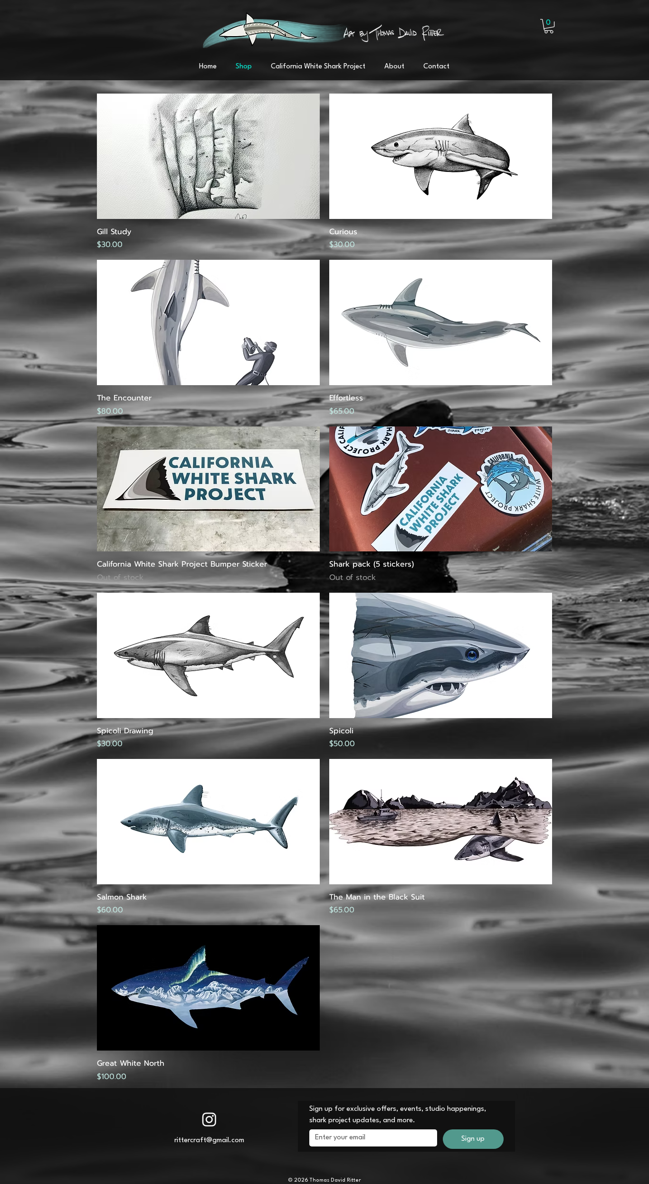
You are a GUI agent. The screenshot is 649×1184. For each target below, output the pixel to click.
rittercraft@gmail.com (209, 1140)
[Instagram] (209, 1119)
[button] (548, 26)
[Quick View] (208, 156)
